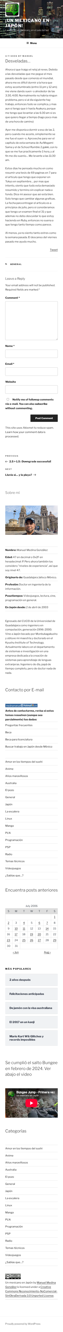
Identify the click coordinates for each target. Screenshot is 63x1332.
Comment (12, 297)
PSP (7, 847)
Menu (33, 43)
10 (16, 928)
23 (8, 940)
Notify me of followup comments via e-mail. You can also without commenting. (29, 404)
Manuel (27, 56)
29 (54, 940)
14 (47, 928)
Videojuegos (13, 868)
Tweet (54, 249)
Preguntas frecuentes (19, 725)
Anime (9, 768)
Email (9, 363)
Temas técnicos (15, 861)
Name (10, 346)
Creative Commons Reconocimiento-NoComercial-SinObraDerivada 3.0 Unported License (31, 1291)
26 (31, 940)
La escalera (12, 811)
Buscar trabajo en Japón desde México (28, 746)
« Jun (16, 952)
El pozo (9, 790)
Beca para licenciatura (18, 739)
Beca (8, 732)
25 (24, 940)
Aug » (47, 952)
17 (16, 934)
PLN (7, 832)
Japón (8, 804)
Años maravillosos (16, 776)
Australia (10, 783)
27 (39, 940)
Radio (8, 854)
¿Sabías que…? (14, 875)
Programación (14, 840)
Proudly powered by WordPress (22, 1323)
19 (31, 934)
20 (39, 934)
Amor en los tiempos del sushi (24, 761)
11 (24, 928)
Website (10, 381)
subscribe (41, 403)
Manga (9, 825)
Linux (8, 818)
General (16, 264)
